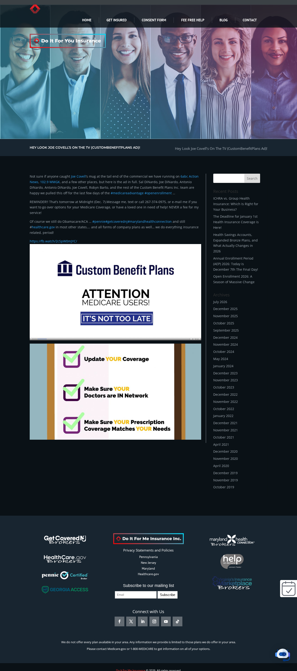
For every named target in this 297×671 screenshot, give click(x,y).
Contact (250, 20)
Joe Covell (78, 176)
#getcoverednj (116, 221)
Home (86, 20)
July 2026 (220, 302)
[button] (282, 656)
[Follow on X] (131, 621)
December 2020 (225, 451)
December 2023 (225, 373)
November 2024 (225, 344)
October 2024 (223, 351)
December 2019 (225, 473)
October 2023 (223, 387)
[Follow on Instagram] (154, 621)
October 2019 (223, 487)
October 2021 (223, 437)
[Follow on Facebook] (119, 621)
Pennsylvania (148, 557)
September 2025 (226, 330)
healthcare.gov (43, 227)
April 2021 (221, 444)
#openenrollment (158, 193)
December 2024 (225, 337)
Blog (224, 20)
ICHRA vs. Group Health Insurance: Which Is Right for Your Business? (235, 204)
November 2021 (225, 430)
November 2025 (225, 316)
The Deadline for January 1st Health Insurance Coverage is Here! (236, 222)
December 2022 (225, 394)
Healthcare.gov (148, 574)
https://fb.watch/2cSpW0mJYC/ (53, 241)
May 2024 (220, 359)
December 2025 (225, 309)
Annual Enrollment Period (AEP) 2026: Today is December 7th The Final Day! (235, 264)
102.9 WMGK (50, 182)
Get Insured (117, 20)
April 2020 (221, 466)
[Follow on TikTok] (177, 621)
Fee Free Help (192, 20)
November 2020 (225, 458)
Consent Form (154, 20)
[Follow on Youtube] (166, 621)
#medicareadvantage (127, 193)
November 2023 (225, 380)
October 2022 (223, 409)
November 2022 (225, 401)
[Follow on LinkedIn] (143, 621)
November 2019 (225, 480)
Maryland (148, 568)
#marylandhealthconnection (150, 221)
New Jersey (148, 563)
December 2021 (225, 423)
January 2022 (223, 416)
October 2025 (223, 323)
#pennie (98, 221)
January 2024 (223, 366)
